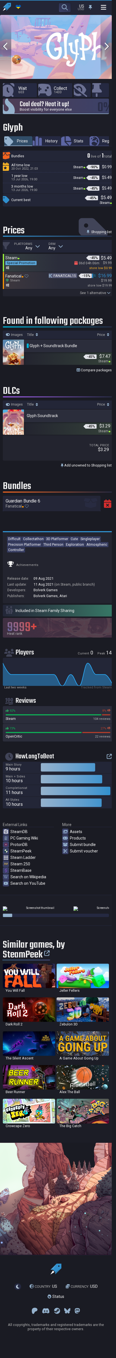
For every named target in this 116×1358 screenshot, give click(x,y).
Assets (76, 831)
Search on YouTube (27, 883)
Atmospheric (96, 544)
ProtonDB (19, 844)
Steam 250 (20, 864)
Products (78, 838)
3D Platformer (57, 539)
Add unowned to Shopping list (87, 465)
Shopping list (101, 232)
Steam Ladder (23, 857)
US (46, 1286)
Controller (16, 550)
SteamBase (21, 870)
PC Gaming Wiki (24, 838)
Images (16, 335)
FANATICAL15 (64, 276)
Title (31, 335)
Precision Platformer (24, 544)
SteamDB (19, 831)
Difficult (14, 539)
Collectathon (33, 539)
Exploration (75, 544)
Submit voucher (84, 851)
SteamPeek (21, 851)
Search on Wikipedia (28, 877)
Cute (74, 539)
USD (84, 1286)
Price (101, 335)
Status (58, 1296)
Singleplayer (90, 539)
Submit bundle (83, 844)
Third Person (53, 544)
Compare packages (96, 370)
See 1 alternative (93, 293)
